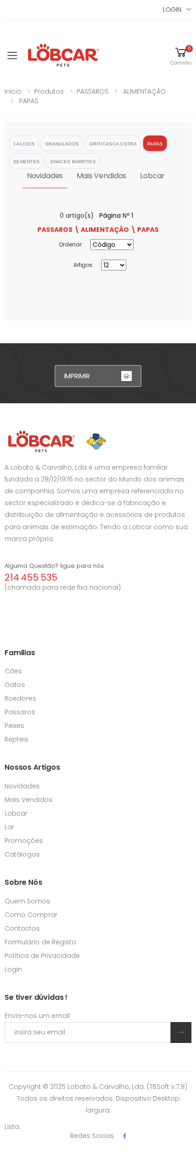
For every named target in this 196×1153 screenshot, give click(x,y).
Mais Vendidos (101, 175)
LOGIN (172, 9)
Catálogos (22, 854)
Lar (9, 827)
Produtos (49, 91)
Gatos (15, 684)
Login (13, 969)
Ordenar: (71, 244)
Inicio (13, 91)
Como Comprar (31, 914)
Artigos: (83, 265)
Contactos (22, 928)
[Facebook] (124, 1136)
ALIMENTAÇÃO (143, 91)
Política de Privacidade (42, 955)
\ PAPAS (145, 229)
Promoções (24, 840)
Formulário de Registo (40, 942)
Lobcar (152, 175)
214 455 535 (31, 577)
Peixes (14, 725)
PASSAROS (92, 91)
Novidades (45, 175)
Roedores (20, 698)
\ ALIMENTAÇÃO (101, 229)
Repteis (16, 739)
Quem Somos (27, 901)
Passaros (20, 712)
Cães (13, 671)
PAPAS (27, 100)
